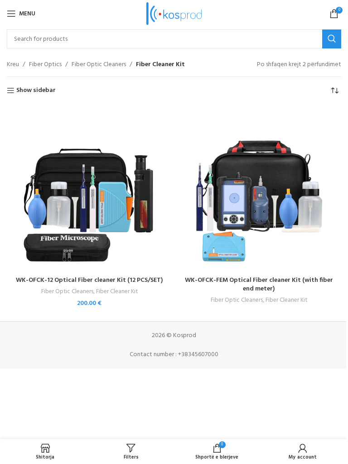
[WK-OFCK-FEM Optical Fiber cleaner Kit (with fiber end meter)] (258, 188)
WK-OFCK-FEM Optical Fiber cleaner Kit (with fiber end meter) (259, 285)
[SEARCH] (331, 38)
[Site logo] (174, 14)
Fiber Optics (45, 65)
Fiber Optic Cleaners (99, 65)
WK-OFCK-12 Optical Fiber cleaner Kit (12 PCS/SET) (89, 280)
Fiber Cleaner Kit (117, 291)
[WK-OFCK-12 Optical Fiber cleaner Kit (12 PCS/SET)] (89, 188)
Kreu (13, 65)
